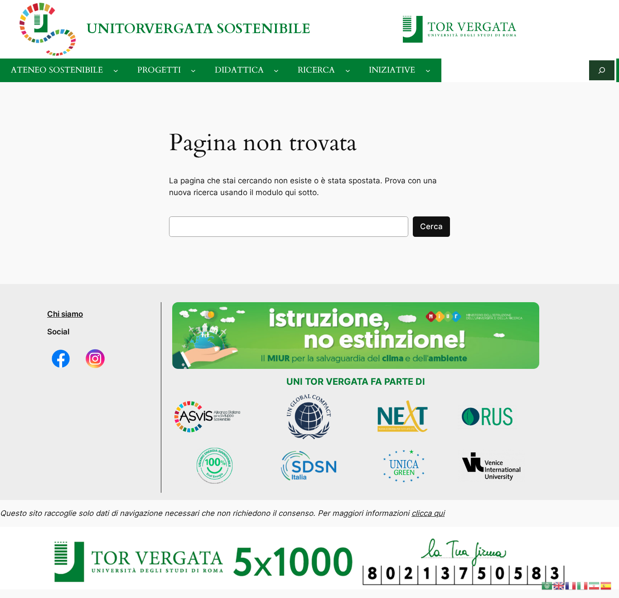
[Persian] (594, 585)
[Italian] (583, 585)
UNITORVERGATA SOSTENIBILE (198, 29)
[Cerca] (601, 70)
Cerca (431, 226)
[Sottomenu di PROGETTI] (193, 70)
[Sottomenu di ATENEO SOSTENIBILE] (115, 70)
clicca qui (428, 513)
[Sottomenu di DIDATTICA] (276, 70)
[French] (571, 585)
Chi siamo (65, 314)
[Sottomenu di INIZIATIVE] (428, 70)
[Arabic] (547, 585)
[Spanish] (606, 585)
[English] (559, 585)
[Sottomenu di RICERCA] (347, 70)
